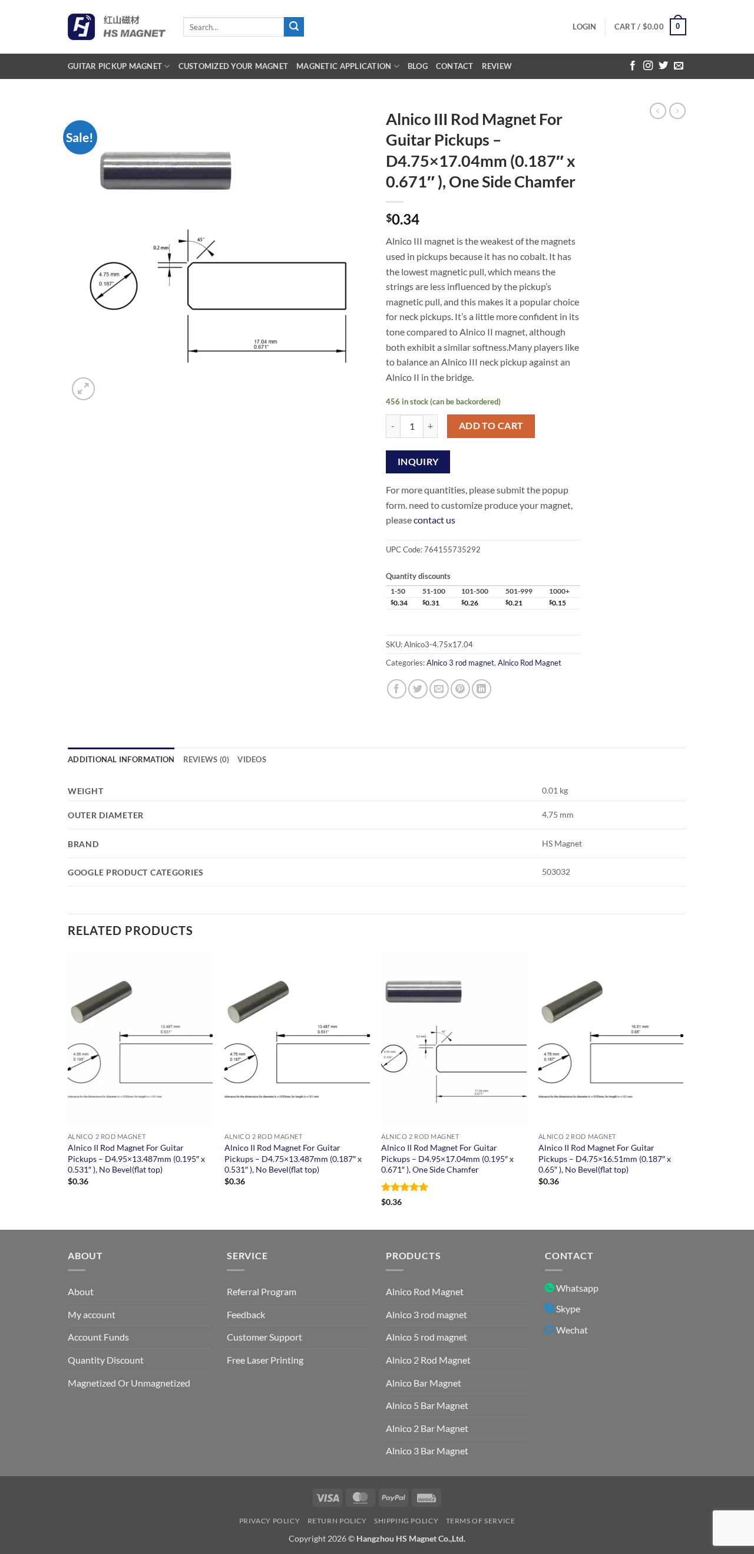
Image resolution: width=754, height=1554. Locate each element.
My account (91, 1314)
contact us (434, 519)
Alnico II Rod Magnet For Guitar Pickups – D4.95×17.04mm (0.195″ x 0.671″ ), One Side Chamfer (447, 1158)
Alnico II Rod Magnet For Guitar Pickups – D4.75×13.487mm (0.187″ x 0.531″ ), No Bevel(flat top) (293, 1158)
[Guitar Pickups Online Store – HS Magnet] (117, 27)
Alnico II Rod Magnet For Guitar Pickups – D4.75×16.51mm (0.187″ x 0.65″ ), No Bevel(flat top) (604, 1158)
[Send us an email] (678, 66)
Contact (455, 66)
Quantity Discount (106, 1359)
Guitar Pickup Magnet (115, 66)
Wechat (571, 1329)
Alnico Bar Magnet (423, 1382)
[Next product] (658, 111)
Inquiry (418, 461)
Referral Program (261, 1291)
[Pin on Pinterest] (460, 689)
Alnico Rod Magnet (529, 662)
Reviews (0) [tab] (206, 759)
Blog (418, 66)
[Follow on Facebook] (632, 66)
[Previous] (68, 1090)
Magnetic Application (343, 66)
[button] (584, 26)
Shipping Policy (406, 1520)
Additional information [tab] (121, 759)
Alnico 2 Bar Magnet (427, 1428)
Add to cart (491, 425)
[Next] (683, 1090)
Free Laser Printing (265, 1359)
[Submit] (294, 27)
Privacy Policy (269, 1520)
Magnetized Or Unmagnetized (129, 1382)
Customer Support (264, 1336)
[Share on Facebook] (396, 689)
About (81, 1291)
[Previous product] (677, 111)
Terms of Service (480, 1520)
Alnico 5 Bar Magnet (427, 1405)
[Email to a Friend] (439, 689)
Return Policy (337, 1520)
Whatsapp (576, 1287)
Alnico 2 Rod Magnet (428, 1359)
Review (497, 66)
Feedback (246, 1314)
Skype (567, 1308)
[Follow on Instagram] (648, 66)
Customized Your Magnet (233, 66)
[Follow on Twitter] (663, 66)
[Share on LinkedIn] (481, 689)
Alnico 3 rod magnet (460, 662)
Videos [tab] (251, 759)
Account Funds (98, 1336)
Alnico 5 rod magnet (426, 1336)
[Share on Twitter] (418, 689)
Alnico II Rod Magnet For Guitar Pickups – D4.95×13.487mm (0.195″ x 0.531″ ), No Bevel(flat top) (136, 1158)
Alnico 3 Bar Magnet (427, 1450)
